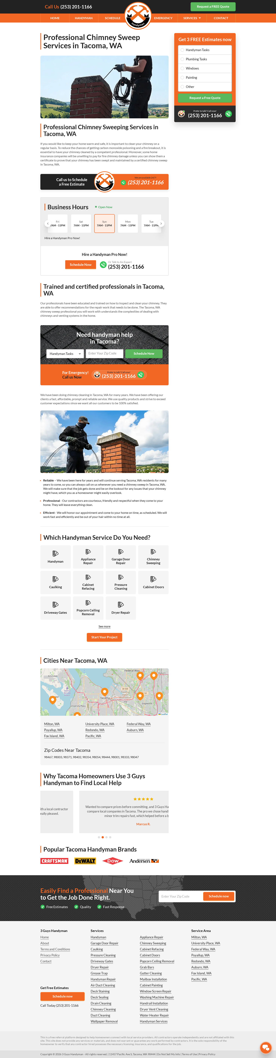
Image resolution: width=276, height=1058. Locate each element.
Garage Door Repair (104, 943)
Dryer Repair (100, 967)
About (44, 943)
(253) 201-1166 (145, 182)
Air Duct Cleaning (103, 985)
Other (190, 87)
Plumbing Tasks (196, 59)
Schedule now (62, 996)
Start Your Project (104, 637)
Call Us (68, 6)
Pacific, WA (93, 736)
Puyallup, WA (53, 730)
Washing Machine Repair (157, 997)
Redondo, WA (95, 730)
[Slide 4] (110, 837)
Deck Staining (100, 991)
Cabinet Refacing (152, 949)
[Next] (161, 223)
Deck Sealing (100, 997)
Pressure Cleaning (103, 955)
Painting (191, 77)
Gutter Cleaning (151, 973)
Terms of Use (189, 1054)
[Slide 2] (103, 837)
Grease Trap (99, 973)
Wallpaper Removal (104, 1021)
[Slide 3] (106, 837)
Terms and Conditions (55, 949)
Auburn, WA (135, 730)
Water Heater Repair (154, 1015)
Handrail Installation (154, 1003)
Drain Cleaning (101, 1003)
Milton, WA (52, 724)
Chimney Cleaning (103, 1009)
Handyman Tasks (197, 50)
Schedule (112, 18)
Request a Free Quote (204, 98)
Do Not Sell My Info (168, 1054)
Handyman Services (153, 1021)
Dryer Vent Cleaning (154, 1009)
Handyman (84, 18)
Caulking (97, 949)
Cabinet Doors (150, 955)
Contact (221, 18)
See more (104, 626)
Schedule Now (80, 264)
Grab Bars (147, 967)
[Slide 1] (99, 837)
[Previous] (47, 223)
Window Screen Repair (155, 991)
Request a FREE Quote (213, 6)
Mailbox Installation (153, 979)
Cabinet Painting (151, 985)
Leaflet (164, 714)
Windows (192, 68)
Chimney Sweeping (153, 943)
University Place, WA (99, 724)
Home (55, 18)
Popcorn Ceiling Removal (157, 961)
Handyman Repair (103, 979)
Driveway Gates (102, 961)
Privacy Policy (50, 955)
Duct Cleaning (100, 1015)
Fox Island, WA (54, 736)
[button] (104, 692)
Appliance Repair (151, 937)
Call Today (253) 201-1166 (59, 1005)
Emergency (163, 18)
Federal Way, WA (139, 724)
